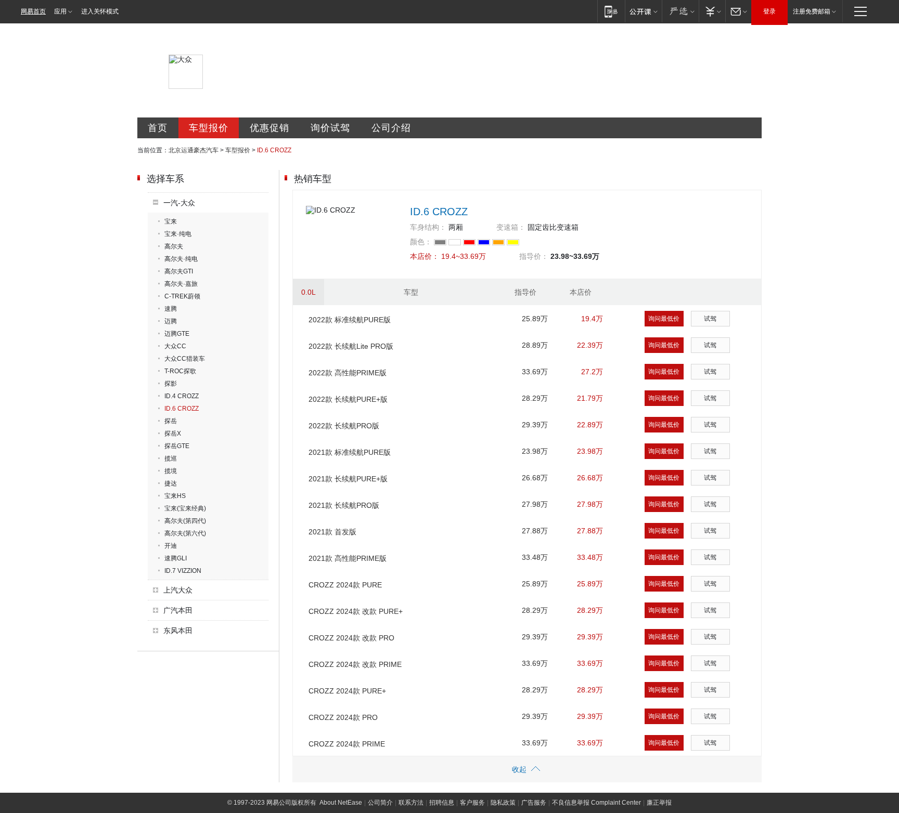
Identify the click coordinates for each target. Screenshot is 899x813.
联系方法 (411, 802)
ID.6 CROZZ (181, 408)
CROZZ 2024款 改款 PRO (351, 638)
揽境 (170, 471)
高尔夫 (173, 246)
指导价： (533, 256)
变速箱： (510, 227)
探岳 (170, 421)
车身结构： (428, 227)
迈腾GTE (176, 333)
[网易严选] (680, 11)
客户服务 (472, 802)
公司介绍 (391, 128)
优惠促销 (269, 128)
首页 (158, 128)
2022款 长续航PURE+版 (348, 399)
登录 (769, 11)
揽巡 (170, 458)
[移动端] (611, 11)
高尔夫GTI (178, 271)
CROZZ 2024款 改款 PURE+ (356, 611)
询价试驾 (330, 128)
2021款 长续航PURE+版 (348, 479)
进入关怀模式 (100, 11)
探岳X (172, 433)
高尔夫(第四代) (185, 520)
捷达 (170, 483)
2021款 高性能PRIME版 (348, 558)
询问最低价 (663, 318)
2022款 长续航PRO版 (344, 426)
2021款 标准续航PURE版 (350, 452)
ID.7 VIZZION (182, 570)
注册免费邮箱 (811, 11)
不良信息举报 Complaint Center (596, 802)
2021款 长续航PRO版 (344, 505)
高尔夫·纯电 (181, 259)
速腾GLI (175, 558)
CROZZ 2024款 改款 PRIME (355, 664)
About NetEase (340, 802)
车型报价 (208, 128)
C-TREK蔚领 (182, 296)
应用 (60, 11)
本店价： (424, 256)
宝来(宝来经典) (185, 508)
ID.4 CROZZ (181, 396)
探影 (170, 383)
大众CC (175, 346)
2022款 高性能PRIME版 (348, 373)
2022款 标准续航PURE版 (350, 320)
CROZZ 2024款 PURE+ (347, 691)
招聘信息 (441, 802)
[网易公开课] (643, 11)
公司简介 (380, 802)
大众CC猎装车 (184, 358)
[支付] (712, 11)
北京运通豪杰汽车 (194, 150)
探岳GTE (176, 446)
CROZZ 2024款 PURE (345, 585)
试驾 (710, 318)
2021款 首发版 (332, 532)
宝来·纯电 (177, 234)
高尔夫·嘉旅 (181, 283)
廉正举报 (659, 802)
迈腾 (170, 321)
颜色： (421, 242)
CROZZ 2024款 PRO (343, 717)
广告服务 (533, 802)
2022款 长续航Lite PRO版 (351, 346)
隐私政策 (503, 802)
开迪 (170, 545)
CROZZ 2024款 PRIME (347, 744)
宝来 (170, 221)
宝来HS (175, 496)
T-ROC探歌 (180, 371)
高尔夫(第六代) (185, 533)
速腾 (170, 308)
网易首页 (33, 11)
